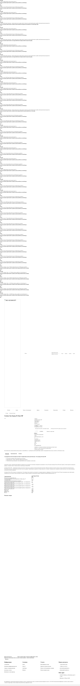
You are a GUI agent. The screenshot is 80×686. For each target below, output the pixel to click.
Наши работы (55, 410)
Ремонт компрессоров (45, 670)
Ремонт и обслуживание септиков (47, 668)
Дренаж (38, 410)
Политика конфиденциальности (10, 666)
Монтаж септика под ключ (46, 666)
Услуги (42, 662)
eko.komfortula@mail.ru (64, 668)
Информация (8, 662)
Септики (8, 410)
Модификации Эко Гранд (38, 426)
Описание (7, 453)
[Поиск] (46, 353)
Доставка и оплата (8, 670)
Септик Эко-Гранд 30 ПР (9, 512)
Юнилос (24, 670)
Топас (23, 664)
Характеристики (14, 453)
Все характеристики (38, 445)
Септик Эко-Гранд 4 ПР (8, 637)
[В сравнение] (75, 500)
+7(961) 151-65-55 (54, 354)
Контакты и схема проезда (9, 671)
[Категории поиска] (23, 353)
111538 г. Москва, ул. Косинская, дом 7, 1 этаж (67, 675)
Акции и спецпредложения (9, 668)
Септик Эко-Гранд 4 (8, 543)
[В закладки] (75, 498)
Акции (17, 410)
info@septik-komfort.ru (64, 670)
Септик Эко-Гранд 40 (8, 574)
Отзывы (64, 410)
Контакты (71, 410)
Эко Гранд (24, 668)
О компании (46, 410)
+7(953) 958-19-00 (54, 352)
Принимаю (6, 659)
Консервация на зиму (45, 664)
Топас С (24, 666)
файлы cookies (14, 656)
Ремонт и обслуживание (27, 410)
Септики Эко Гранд (12, 413)
